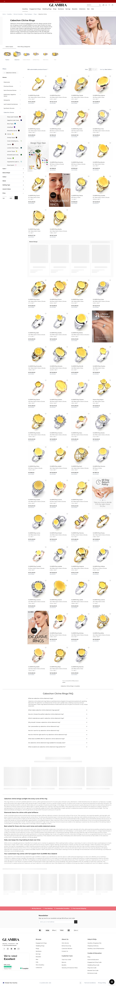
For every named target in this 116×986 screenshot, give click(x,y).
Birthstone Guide (92, 973)
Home (4, 14)
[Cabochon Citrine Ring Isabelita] (60, 555)
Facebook (4, 948)
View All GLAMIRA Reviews (10, 945)
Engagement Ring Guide (94, 962)
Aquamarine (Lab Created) (13, 161)
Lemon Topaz (11, 151)
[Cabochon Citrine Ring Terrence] (103, 455)
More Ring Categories (24, 46)
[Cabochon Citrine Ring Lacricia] (38, 521)
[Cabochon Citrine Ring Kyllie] (38, 321)
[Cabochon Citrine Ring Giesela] (103, 421)
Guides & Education (95, 953)
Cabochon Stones (9, 112)
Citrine (9, 134)
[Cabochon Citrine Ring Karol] (81, 455)
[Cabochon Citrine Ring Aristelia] (38, 421)
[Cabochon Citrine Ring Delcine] (38, 388)
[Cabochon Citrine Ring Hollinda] (103, 555)
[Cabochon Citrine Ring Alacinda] (81, 655)
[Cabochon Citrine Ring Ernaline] (60, 621)
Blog (18, 948)
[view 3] (96, 69)
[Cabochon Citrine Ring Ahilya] (60, 655)
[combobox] (94, 5)
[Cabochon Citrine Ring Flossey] (103, 521)
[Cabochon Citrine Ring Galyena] (103, 84)
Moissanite (7, 100)
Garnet (9, 144)
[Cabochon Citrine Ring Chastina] (103, 355)
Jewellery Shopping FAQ (94, 943)
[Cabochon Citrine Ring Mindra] (81, 321)
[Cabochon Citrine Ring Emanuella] (38, 355)
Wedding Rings (40, 946)
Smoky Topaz (11, 137)
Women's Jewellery (18, 14)
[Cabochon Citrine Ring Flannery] (81, 521)
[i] (47, 69)
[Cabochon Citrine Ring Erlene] (60, 117)
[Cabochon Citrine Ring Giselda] (60, 321)
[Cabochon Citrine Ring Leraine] (81, 288)
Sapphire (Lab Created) (13, 120)
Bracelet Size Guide (93, 970)
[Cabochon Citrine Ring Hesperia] (81, 555)
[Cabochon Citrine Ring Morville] (81, 355)
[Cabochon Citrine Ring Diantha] (60, 218)
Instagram (7, 948)
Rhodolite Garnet (12, 130)
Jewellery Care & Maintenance (96, 948)
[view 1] (90, 69)
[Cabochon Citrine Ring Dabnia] (81, 184)
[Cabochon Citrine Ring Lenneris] (38, 588)
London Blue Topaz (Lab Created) (13, 148)
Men (37, 959)
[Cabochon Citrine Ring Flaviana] (81, 388)
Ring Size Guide (92, 967)
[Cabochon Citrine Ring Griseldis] (103, 184)
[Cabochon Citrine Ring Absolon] (103, 151)
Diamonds (7, 82)
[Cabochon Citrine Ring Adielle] (38, 655)
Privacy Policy (102, 983)
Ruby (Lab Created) (12, 117)
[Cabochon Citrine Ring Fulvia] (103, 117)
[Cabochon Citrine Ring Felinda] (81, 84)
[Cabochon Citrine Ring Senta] (81, 117)
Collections (39, 967)
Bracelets (38, 956)
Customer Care (67, 956)
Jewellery (9, 14)
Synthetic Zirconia (9, 108)
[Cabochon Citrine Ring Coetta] (38, 218)
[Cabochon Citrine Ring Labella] (81, 588)
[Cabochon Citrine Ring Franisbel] (38, 555)
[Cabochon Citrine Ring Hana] (81, 421)
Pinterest (11, 948)
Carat (4, 168)
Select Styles (9, 46)
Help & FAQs (92, 939)
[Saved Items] (109, 5)
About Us (65, 939)
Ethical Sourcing (66, 946)
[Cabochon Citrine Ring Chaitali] (38, 488)
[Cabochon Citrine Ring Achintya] (81, 621)
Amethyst (10, 127)
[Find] (16, 197)
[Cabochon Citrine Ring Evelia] (103, 288)
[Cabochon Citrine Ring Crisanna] (60, 421)
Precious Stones (8, 86)
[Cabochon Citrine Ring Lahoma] (103, 588)
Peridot (9, 158)
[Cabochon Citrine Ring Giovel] (81, 488)
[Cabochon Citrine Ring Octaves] (60, 588)
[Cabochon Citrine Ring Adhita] (103, 621)
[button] (45, 76)
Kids (37, 962)
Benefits (64, 965)
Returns (64, 962)
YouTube (15, 948)
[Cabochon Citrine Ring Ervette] (81, 151)
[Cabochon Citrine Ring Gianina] (38, 117)
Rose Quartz (10, 165)
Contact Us (65, 951)
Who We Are (65, 943)
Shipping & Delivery (93, 946)
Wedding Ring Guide (93, 965)
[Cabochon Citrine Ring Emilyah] (60, 521)
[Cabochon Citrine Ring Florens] (60, 288)
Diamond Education (93, 959)
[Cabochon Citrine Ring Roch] (60, 84)
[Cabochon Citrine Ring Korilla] (38, 84)
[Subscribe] (75, 921)
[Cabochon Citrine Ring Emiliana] (60, 388)
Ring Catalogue (28, 14)
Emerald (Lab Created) (13, 154)
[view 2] (93, 69)
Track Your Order (66, 959)
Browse (38, 939)
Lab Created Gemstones (11, 104)
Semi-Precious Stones (10, 90)
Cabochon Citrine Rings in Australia (70, 686)
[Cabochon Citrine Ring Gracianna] (60, 151)
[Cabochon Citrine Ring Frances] (60, 488)
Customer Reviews (67, 948)
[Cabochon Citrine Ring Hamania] (60, 355)
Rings (35, 14)
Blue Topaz (10, 123)
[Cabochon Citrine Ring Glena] (38, 455)
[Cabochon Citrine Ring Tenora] (38, 184)
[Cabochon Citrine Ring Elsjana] (103, 388)
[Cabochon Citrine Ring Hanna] (38, 288)
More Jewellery (40, 965)
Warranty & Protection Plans (70, 967)
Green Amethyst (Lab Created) (13, 141)
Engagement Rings (41, 943)
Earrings (38, 954)
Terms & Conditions (90, 983)
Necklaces (38, 951)
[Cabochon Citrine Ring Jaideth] (60, 455)
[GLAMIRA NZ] (58, 5)
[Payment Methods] (58, 930)
